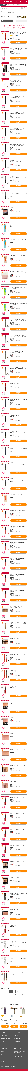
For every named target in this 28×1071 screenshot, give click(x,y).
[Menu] (2, 2)
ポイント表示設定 (5, 1058)
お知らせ (16, 1035)
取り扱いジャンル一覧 (6, 1041)
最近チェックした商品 (6, 1038)
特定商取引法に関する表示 (19, 1056)
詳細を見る (18, 42)
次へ (23, 994)
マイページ (3, 1054)
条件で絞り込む (7, 20)
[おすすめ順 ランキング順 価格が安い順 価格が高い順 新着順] (21, 21)
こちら (16, 1066)
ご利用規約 (16, 1045)
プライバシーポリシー (19, 1048)
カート (2, 1051)
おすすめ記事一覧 (5, 1048)
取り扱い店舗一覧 (5, 1045)
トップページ (3, 4)
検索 (24, 8)
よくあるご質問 (17, 1038)
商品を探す (3, 1032)
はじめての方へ (17, 1041)
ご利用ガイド (4, 1061)
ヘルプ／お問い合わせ (19, 1032)
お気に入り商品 (4, 1035)
